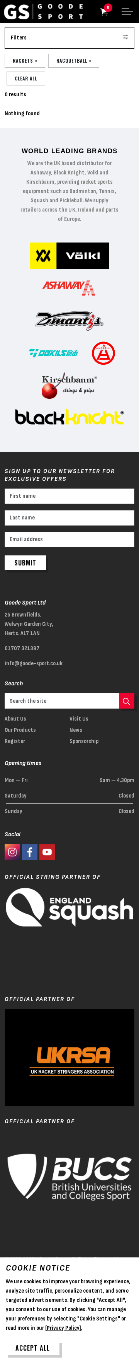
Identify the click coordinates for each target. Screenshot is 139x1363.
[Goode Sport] (43, 11)
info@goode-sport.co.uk (34, 663)
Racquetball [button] (71, 60)
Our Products (20, 730)
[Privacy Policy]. (63, 1328)
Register (15, 741)
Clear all (26, 78)
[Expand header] (127, 11)
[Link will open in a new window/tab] (12, 852)
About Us (15, 718)
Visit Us (79, 718)
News (76, 730)
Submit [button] (25, 562)
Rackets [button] (23, 60)
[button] (126, 701)
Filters (19, 37)
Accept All (32, 1348)
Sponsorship (84, 741)
